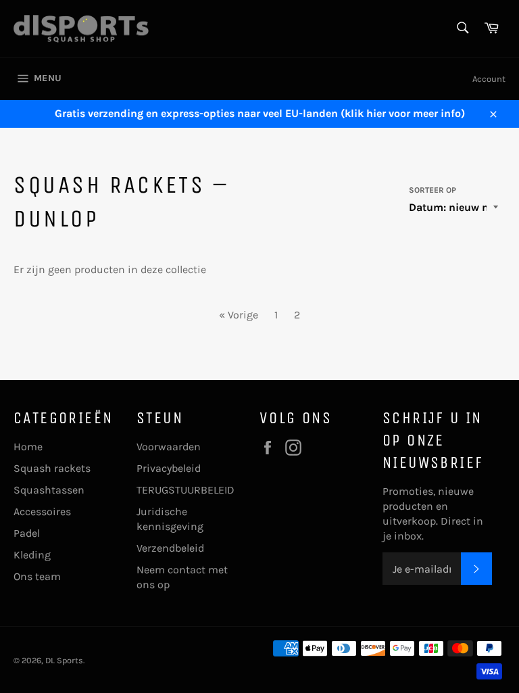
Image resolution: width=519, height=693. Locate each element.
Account (488, 79)
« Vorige (238, 314)
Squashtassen (49, 489)
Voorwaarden (169, 446)
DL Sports (64, 660)
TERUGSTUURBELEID (185, 489)
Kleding (32, 554)
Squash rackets (52, 468)
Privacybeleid (169, 468)
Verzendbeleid (170, 548)
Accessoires (42, 511)
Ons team (37, 576)
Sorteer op (432, 190)
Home (28, 446)
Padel (27, 533)
